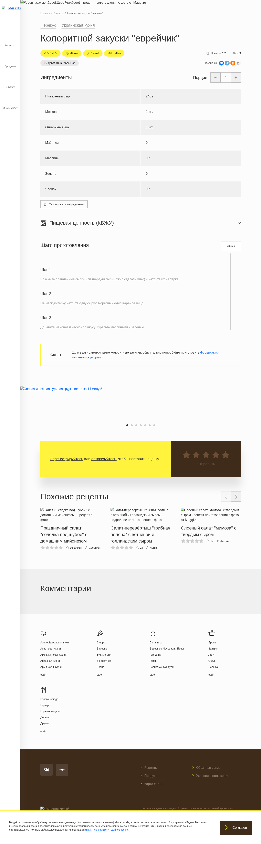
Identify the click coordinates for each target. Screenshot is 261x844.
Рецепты (10, 45)
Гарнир (44, 705)
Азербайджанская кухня (55, 642)
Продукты (10, 66)
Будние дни (104, 654)
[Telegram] (227, 63)
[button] (127, 425)
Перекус (48, 25)
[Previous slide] (226, 496)
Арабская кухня (50, 660)
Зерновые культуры (162, 666)
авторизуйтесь (103, 459)
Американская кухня (53, 654)
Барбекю (102, 648)
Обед (211, 660)
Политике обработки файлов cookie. (107, 829)
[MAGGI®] (10, 13)
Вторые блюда (49, 699)
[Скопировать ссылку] (238, 63)
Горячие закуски (50, 711)
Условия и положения (212, 775)
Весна (100, 666)
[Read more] (70, 529)
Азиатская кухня (50, 648)
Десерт (44, 717)
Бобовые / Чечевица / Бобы (167, 648)
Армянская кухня (51, 666)
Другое (44, 723)
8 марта (101, 642)
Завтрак (213, 648)
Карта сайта (153, 784)
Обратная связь (208, 767)
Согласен (239, 828)
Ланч (211, 654)
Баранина (155, 642)
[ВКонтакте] (221, 63)
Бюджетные (104, 660)
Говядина (155, 654)
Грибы (153, 660)
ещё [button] (42, 674)
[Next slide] (236, 496)
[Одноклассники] (232, 63)
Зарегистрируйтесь (66, 459)
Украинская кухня (78, 25)
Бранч (212, 642)
